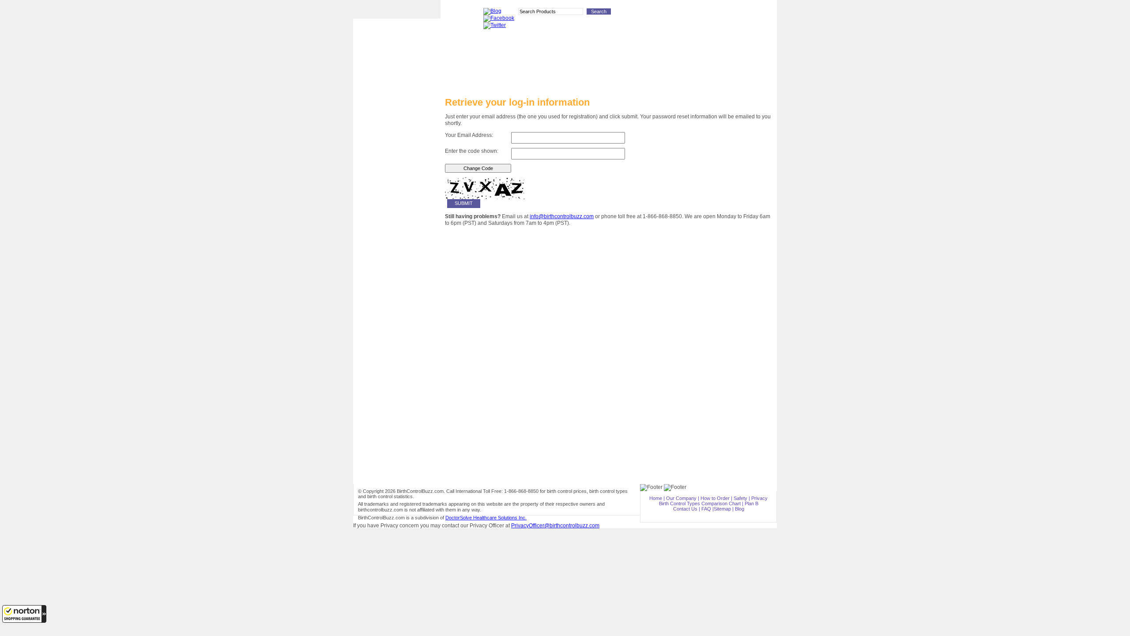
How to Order (397, 228)
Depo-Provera (397, 109)
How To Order (651, 13)
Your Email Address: (469, 135)
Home (655, 498)
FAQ (706, 508)
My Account (726, 13)
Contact (680, 13)
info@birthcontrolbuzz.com (562, 216)
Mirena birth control (397, 163)
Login (701, 13)
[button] (24, 614)
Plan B (397, 191)
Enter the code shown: (471, 151)
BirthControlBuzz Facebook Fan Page (397, 292)
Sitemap (722, 508)
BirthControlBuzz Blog (397, 276)
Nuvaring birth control (397, 137)
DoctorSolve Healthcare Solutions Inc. (486, 517)
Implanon (397, 123)
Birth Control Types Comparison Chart (397, 259)
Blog (739, 508)
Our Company (681, 498)
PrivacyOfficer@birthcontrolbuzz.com (555, 525)
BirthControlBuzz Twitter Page (397, 309)
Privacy (759, 498)
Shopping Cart (758, 13)
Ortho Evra (397, 150)
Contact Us (685, 508)
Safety (740, 498)
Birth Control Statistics (397, 242)
